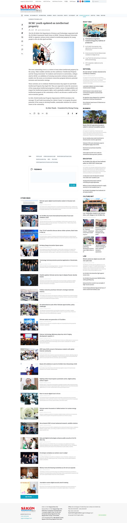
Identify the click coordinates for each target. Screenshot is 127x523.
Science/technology (84, 15)
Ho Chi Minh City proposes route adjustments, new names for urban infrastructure (93, 48)
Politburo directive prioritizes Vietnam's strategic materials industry (57, 290)
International (42, 15)
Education (60, 15)
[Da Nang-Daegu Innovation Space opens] (29, 250)
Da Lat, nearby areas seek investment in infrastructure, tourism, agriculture (93, 139)
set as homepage (102, 515)
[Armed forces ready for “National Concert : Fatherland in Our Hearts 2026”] (88, 223)
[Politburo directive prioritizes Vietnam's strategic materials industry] (29, 295)
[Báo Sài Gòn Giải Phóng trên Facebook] (78, 1)
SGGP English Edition (31, 8)
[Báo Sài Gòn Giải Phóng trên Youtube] (80, 1)
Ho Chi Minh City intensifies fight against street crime (93, 274)
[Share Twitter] (22, 33)
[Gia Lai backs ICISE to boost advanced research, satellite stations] (29, 428)
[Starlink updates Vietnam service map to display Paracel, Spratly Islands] (29, 280)
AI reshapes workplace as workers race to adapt (53, 453)
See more (28, 497)
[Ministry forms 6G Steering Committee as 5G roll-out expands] (29, 473)
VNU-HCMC (54, 159)
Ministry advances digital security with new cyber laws (94, 259)
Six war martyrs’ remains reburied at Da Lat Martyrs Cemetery (94, 72)
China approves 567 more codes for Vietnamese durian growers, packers (92, 153)
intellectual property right (49, 156)
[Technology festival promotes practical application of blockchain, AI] (29, 265)
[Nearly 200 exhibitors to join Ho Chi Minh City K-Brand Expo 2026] (29, 369)
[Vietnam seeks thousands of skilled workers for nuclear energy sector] (29, 413)
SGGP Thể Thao (46, 1)
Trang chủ (22, 15)
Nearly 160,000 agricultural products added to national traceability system (94, 126)
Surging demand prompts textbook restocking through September (92, 181)
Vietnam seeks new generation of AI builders (52, 319)
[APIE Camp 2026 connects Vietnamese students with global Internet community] (29, 354)
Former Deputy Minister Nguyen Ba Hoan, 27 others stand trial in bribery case (94, 288)
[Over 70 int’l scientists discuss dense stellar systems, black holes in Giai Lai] (29, 235)
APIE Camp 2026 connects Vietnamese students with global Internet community (57, 350)
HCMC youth (39, 156)
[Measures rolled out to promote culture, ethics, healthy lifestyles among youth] (100, 223)
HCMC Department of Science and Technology (47, 162)
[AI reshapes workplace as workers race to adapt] (29, 458)
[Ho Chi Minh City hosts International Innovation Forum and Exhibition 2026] (29, 221)
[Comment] (22, 49)
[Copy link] (22, 45)
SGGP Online (38, 1)
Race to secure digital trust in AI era (50, 393)
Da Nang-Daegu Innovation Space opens (51, 245)
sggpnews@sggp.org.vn (26, 518)
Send (73, 185)
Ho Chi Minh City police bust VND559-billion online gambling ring (94, 278)
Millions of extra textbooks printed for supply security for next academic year (94, 186)
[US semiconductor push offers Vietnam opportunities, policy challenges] (29, 310)
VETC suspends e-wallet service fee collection (94, 63)
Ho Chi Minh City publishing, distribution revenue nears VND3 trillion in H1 (88, 248)
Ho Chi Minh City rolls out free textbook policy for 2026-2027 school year (94, 162)
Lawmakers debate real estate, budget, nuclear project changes (93, 87)
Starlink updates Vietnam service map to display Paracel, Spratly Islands (58, 276)
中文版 (66, 1)
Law (77, 15)
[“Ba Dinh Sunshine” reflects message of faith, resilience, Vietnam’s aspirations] (100, 240)
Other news (25, 198)
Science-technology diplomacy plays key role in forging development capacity (56, 335)
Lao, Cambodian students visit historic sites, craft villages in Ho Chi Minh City (94, 214)
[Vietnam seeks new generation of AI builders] (29, 324)
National (26, 15)
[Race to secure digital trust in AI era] (29, 399)
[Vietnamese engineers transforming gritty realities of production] (94, 30)
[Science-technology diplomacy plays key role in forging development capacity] (29, 339)
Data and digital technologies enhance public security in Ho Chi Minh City (58, 439)
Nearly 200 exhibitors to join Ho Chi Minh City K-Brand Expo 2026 (58, 364)
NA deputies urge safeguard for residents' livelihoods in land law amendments (94, 98)
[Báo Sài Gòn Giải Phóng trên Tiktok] (83, 1)
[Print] (22, 41)
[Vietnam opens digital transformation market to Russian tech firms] (29, 206)
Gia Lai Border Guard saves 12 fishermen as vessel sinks (94, 103)
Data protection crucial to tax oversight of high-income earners (94, 283)
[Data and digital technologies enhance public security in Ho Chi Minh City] (29, 443)
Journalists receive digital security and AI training (54, 482)
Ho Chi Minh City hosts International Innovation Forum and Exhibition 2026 (56, 216)
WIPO (49, 159)
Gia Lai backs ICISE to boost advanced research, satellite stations (59, 423)
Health (54, 15)
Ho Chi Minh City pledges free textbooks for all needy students (94, 191)
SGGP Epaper (73, 1)
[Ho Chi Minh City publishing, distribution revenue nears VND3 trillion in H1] (88, 240)
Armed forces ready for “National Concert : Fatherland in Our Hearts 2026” (88, 231)
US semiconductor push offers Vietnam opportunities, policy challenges (57, 305)
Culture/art (72, 15)
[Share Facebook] (22, 29)
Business (49, 15)
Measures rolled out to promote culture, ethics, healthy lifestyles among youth (100, 231)
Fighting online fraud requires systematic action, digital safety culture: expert (58, 379)
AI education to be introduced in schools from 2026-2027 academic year (93, 176)
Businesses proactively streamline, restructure (92, 148)
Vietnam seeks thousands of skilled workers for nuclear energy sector (58, 409)
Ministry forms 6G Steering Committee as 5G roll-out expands (57, 467)
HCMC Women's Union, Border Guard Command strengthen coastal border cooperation (92, 92)
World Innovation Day (41, 159)
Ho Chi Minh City (34, 15)
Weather (103, 15)
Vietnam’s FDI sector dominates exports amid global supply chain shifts (93, 143)
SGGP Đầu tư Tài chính (57, 1)
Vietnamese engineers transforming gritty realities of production (95, 41)
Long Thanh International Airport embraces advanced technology (95, 58)
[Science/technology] (22, 53)
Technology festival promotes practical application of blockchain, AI (58, 261)
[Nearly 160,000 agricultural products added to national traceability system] (94, 117)
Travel (98, 15)
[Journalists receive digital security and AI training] (29, 487)
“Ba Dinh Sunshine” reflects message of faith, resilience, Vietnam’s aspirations (100, 248)
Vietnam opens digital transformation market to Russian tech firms (57, 201)
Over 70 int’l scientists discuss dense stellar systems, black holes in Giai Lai (59, 231)
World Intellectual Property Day (64, 156)
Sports (66, 15)
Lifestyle (93, 15)
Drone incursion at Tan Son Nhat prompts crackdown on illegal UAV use (95, 53)
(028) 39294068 (25, 516)
